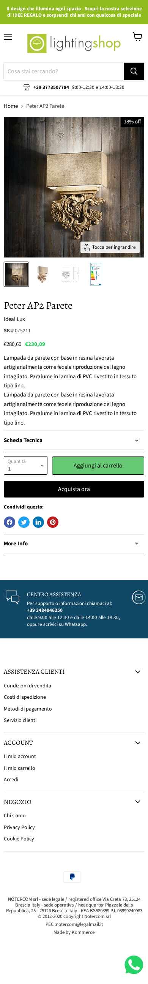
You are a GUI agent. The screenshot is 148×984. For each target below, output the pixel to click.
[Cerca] (134, 71)
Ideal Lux (14, 319)
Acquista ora (74, 489)
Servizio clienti (20, 720)
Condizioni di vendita (27, 686)
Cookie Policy (19, 839)
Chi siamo (15, 816)
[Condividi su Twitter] (24, 522)
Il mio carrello (19, 768)
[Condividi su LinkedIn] (38, 522)
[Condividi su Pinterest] (52, 522)
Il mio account (20, 756)
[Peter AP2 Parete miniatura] (16, 274)
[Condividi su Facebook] (9, 522)
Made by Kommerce (74, 932)
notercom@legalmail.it (79, 924)
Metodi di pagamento (28, 709)
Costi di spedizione (25, 697)
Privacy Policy (19, 827)
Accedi (11, 779)
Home (11, 106)
